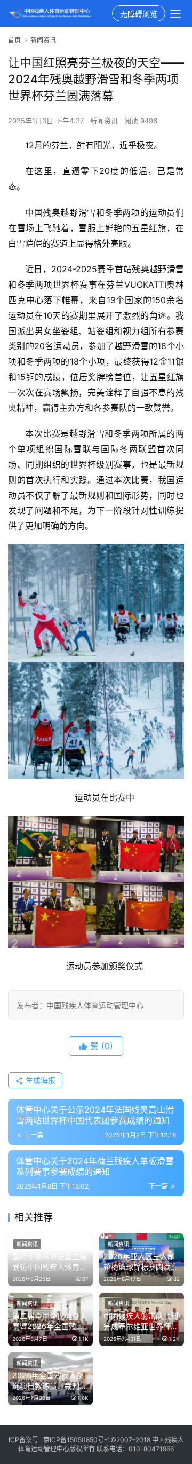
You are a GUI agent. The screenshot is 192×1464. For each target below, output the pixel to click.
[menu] (175, 13)
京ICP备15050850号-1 (76, 1440)
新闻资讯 (104, 120)
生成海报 (39, 1080)
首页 (14, 40)
